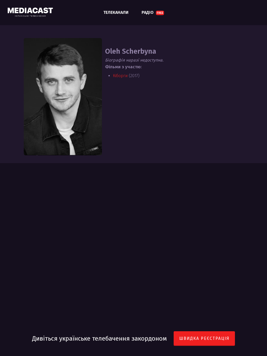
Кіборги (120, 75)
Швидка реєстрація (204, 338)
